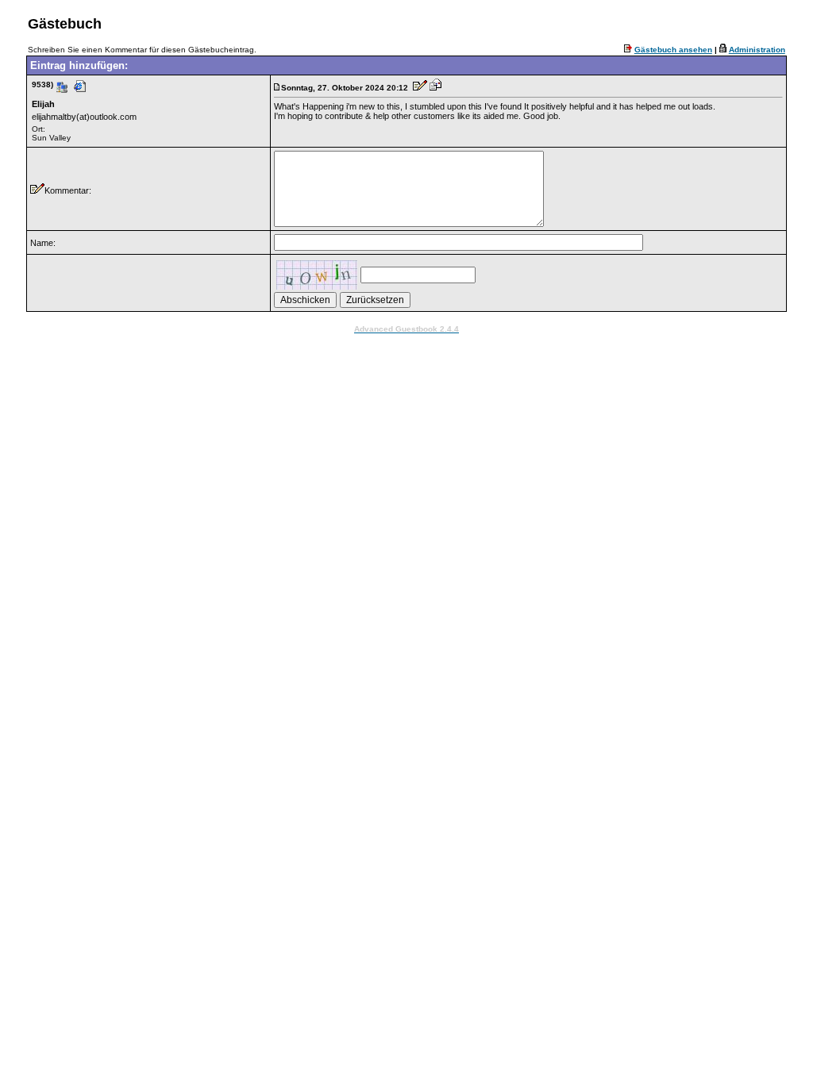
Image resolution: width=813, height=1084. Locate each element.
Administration (757, 49)
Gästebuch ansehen (673, 49)
